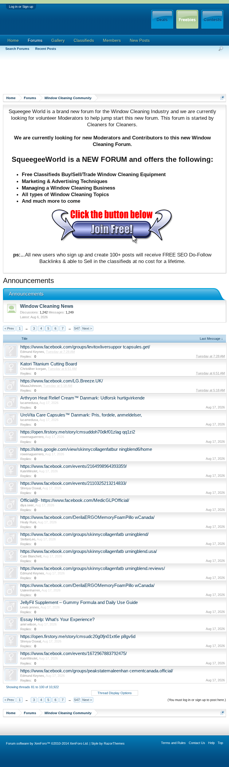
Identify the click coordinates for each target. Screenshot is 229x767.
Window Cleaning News (46, 306)
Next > (87, 328)
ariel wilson (28, 624)
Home (13, 40)
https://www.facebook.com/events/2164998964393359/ (73, 466)
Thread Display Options (115, 693)
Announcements (26, 293)
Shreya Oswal (30, 488)
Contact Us (197, 743)
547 (77, 328)
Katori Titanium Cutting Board (48, 364)
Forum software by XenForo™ (47, 743)
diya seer (27, 505)
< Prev (9, 328)
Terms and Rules (173, 743)
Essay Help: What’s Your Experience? (57, 619)
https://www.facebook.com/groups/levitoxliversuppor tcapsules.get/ (85, 347)
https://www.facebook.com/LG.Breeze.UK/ (61, 381)
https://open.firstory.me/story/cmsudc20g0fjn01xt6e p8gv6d (77, 636)
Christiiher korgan (33, 369)
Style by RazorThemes (108, 743)
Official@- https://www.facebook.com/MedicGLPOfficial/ (74, 500)
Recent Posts (45, 48)
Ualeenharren (30, 590)
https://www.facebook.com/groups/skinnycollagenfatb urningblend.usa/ (88, 551)
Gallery (58, 40)
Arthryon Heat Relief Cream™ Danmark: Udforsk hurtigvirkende (82, 398)
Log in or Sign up (21, 6)
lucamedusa (29, 403)
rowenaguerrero (32, 437)
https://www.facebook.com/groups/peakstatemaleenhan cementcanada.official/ (96, 670)
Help (211, 743)
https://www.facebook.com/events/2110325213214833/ (73, 483)
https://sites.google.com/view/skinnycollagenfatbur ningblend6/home (86, 449)
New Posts (140, 40)
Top (220, 743)
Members (112, 40)
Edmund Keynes (32, 351)
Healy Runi (28, 522)
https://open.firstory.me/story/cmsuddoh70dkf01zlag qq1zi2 (77, 432)
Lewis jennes (29, 607)
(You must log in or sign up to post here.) (197, 700)
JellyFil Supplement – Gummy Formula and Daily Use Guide (79, 602)
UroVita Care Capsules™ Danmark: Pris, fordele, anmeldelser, (81, 415)
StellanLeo (27, 539)
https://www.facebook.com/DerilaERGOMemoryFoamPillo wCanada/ (87, 517)
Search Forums (17, 48)
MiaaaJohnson (30, 386)
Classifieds (84, 40)
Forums (35, 40)
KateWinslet (28, 471)
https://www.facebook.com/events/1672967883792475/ (73, 653)
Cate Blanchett (30, 556)
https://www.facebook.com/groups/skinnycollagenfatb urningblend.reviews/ (92, 568)
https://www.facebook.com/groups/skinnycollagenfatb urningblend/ (84, 534)
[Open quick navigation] (222, 98)
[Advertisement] (111, 76)
